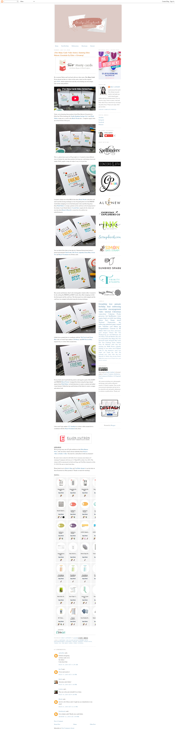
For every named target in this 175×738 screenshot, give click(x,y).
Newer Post (57, 724)
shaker (80, 641)
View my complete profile (107, 109)
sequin (75, 641)
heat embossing (114, 306)
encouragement (59, 641)
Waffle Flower (111, 346)
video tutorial (78, 643)
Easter (113, 342)
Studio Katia (88, 641)
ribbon (116, 326)
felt (109, 336)
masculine (103, 309)
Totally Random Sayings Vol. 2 (79, 116)
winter (110, 348)
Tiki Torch (75, 252)
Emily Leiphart (115, 86)
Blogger (113, 425)
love (110, 304)
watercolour (102, 314)
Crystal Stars (75, 208)
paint (120, 358)
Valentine (105, 326)
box (120, 344)
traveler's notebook (103, 360)
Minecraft (101, 356)
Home (56, 46)
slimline (118, 342)
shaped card (102, 352)
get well (109, 334)
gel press (115, 356)
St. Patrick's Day (108, 356)
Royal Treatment (63, 254)
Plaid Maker (60, 206)
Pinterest (101, 124)
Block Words (75, 118)
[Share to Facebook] (85, 638)
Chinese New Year (115, 332)
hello (111, 318)
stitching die (102, 346)
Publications (75, 46)
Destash (92, 46)
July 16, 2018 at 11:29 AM (68, 664)
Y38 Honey (76, 339)
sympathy (118, 346)
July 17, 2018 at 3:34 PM (68, 674)
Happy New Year (116, 338)
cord (111, 326)
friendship (103, 304)
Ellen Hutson (73, 640)
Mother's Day (114, 336)
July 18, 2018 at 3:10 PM (68, 684)
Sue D (60, 669)
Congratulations (104, 328)
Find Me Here (65, 46)
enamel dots (83, 640)
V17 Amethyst (72, 426)
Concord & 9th (115, 328)
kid (107, 316)
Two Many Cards (67, 643)
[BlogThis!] (81, 638)
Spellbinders (112, 316)
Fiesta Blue (87, 252)
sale (120, 334)
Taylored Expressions (107, 322)
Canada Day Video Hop (114, 352)
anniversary (118, 331)
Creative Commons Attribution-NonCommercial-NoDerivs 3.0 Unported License (110, 376)
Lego (119, 350)
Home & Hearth (66, 210)
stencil (119, 320)
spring (116, 350)
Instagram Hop (113, 340)
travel (114, 348)
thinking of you (103, 348)
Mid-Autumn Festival (106, 358)
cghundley (62, 653)
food (105, 331)
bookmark (101, 354)
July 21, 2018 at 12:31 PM (68, 707)
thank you (57, 643)
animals (117, 304)
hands (106, 340)
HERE (58, 81)
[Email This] (79, 638)
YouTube (101, 117)
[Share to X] (83, 638)
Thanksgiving (102, 334)
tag (120, 326)
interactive (111, 350)
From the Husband (104, 344)
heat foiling (117, 318)
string (102, 338)
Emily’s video (63, 454)
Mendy (61, 699)
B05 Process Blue (87, 339)
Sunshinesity (62, 711)
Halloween (115, 334)
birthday (62, 640)
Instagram (101, 120)
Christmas (116, 311)
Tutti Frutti (68, 252)
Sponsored (101, 340)
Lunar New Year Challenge (110, 341)
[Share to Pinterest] (87, 638)
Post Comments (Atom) (68, 728)
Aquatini (81, 252)
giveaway (69, 641)
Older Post (93, 724)
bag (106, 350)
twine (119, 316)
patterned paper (111, 324)
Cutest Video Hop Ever (114, 354)
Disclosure (84, 46)
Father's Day (108, 338)
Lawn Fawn (110, 331)
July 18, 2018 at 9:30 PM (68, 694)
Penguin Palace (115, 358)
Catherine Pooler (114, 314)
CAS (67, 640)
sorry (105, 354)
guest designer (103, 332)
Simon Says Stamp (107, 320)
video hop (114, 344)
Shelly (60, 679)
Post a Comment (58, 721)
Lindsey (61, 689)
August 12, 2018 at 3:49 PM (69, 716)
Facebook (101, 122)
